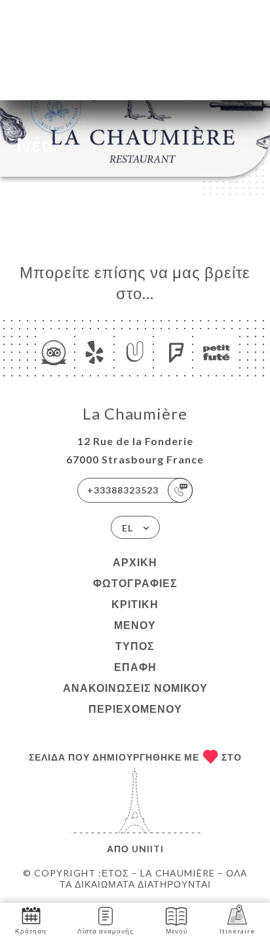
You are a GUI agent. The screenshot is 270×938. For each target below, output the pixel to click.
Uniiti (148, 848)
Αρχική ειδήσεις (56, 118)
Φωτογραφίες (135, 583)
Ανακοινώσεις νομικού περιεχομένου (135, 698)
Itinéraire (237, 931)
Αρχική (135, 562)
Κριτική (135, 604)
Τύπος (135, 646)
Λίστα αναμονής (105, 931)
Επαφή (135, 666)
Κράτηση (31, 931)
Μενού (135, 625)
